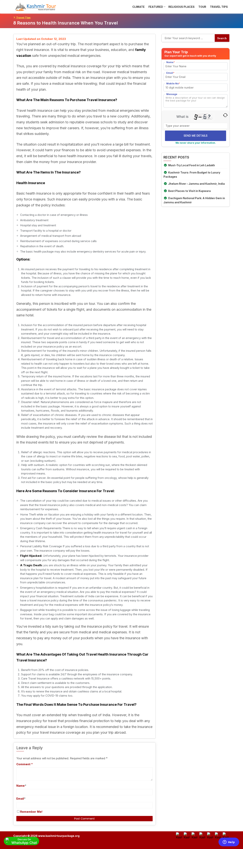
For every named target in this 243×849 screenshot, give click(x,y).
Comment (24, 764)
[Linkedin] (226, 835)
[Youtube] (202, 835)
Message (171, 94)
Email (20, 798)
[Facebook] (179, 835)
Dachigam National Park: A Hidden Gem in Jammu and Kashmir (194, 200)
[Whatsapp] (210, 835)
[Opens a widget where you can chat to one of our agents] (228, 842)
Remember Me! (31, 811)
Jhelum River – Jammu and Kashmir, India (196, 183)
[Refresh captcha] (225, 114)
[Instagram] (195, 835)
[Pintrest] (218, 835)
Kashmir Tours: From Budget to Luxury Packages (191, 174)
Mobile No (173, 83)
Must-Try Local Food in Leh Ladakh (191, 165)
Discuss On (24, 841)
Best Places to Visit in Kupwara (189, 190)
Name (20, 785)
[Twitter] (187, 835)
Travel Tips (23, 17)
